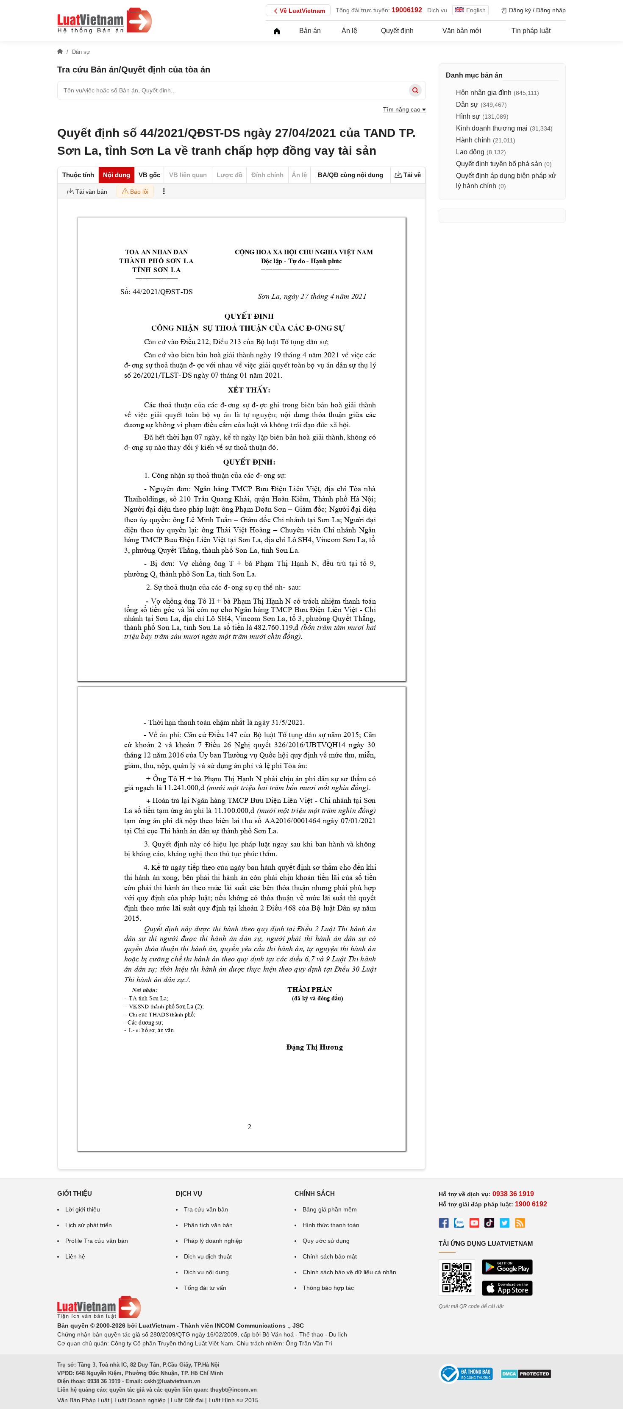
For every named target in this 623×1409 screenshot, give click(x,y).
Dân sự (467, 104)
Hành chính (473, 140)
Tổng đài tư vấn (205, 1287)
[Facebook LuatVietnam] (444, 1224)
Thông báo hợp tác (328, 1287)
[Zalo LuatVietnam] (459, 1224)
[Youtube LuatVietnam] (474, 1224)
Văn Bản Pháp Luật (83, 1400)
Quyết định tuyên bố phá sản (499, 163)
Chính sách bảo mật (330, 1256)
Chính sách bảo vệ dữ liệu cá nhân (349, 1272)
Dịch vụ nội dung (206, 1272)
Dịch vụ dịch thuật (208, 1256)
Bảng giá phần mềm (330, 1209)
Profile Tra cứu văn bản (96, 1240)
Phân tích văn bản (208, 1225)
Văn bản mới (461, 30)
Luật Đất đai (187, 1400)
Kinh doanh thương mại (492, 128)
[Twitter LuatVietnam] (505, 1224)
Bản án (310, 30)
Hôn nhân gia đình (484, 92)
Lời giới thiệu (82, 1209)
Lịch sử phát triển (88, 1225)
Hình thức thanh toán (331, 1225)
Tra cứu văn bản (206, 1209)
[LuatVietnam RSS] (520, 1224)
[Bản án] (104, 20)
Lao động (470, 152)
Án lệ (349, 30)
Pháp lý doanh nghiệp (213, 1240)
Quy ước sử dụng (326, 1240)
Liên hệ (75, 1256)
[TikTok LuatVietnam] (489, 1224)
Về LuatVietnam (302, 10)
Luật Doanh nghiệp (140, 1400)
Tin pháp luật (531, 30)
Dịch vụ (437, 10)
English (476, 10)
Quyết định (397, 30)
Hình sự (468, 116)
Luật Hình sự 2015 (234, 1400)
